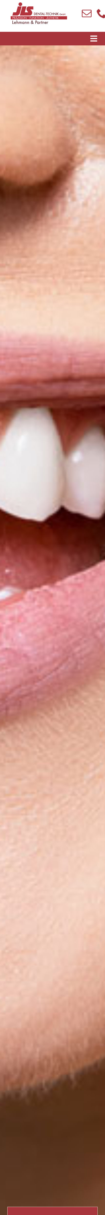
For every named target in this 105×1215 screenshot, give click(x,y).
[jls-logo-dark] (39, 3)
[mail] (87, 13)
